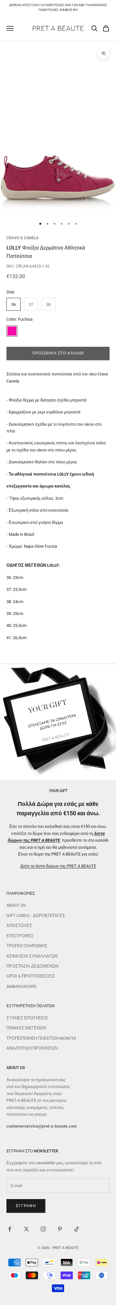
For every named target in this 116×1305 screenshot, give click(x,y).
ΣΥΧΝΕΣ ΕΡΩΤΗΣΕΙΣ (27, 1018)
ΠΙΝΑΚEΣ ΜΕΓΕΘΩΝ (26, 1028)
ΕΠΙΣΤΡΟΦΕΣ (20, 935)
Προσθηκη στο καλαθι (57, 353)
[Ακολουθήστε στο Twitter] (26, 1229)
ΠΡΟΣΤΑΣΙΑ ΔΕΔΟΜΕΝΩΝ (32, 966)
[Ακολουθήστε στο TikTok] (76, 1229)
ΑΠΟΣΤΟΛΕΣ (19, 925)
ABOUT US (16, 905)
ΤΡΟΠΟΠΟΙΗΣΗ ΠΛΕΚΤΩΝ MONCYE (41, 1038)
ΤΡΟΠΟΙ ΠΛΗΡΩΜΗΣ (26, 945)
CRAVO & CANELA (22, 238)
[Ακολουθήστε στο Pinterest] (60, 1229)
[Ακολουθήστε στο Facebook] (9, 1229)
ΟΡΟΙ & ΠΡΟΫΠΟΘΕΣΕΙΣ (30, 976)
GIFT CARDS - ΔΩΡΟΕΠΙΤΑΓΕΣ (35, 915)
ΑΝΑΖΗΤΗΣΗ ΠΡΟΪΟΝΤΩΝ (32, 1048)
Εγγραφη (26, 1206)
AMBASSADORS (21, 986)
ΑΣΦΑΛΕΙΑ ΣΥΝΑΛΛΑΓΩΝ (31, 956)
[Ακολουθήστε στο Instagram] (43, 1229)
